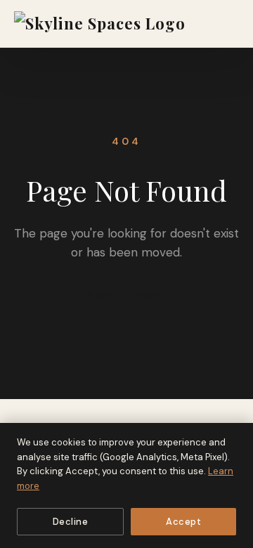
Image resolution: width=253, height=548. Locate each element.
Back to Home (126, 296)
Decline (71, 522)
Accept (183, 522)
